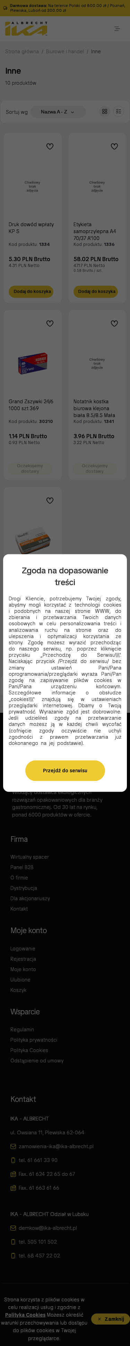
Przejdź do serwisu (65, 771)
